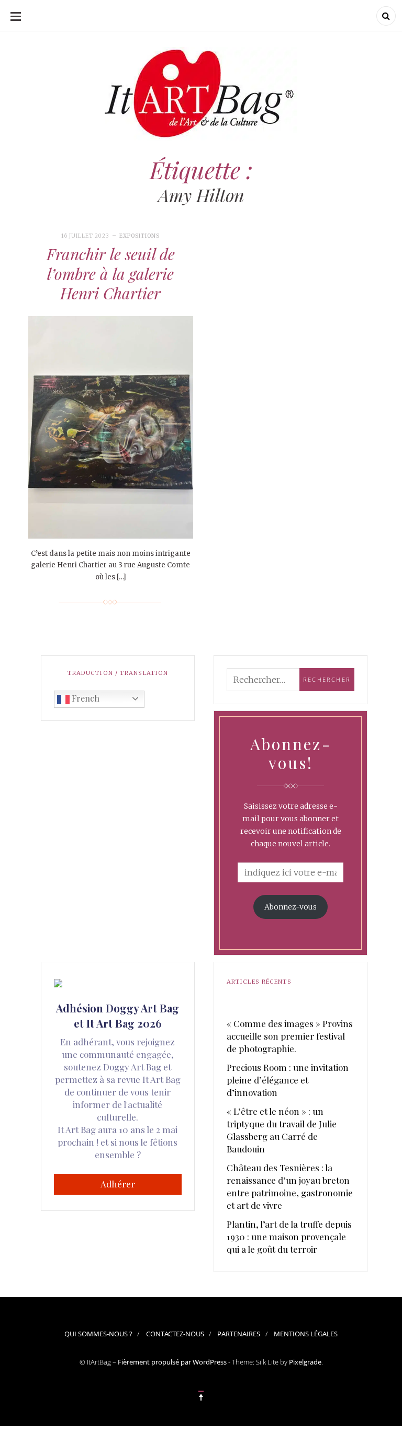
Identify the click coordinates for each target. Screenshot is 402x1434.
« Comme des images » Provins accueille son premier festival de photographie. (290, 1036)
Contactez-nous (175, 1333)
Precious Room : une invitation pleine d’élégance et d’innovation (288, 1080)
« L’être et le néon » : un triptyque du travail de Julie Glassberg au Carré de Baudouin (282, 1130)
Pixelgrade (305, 1362)
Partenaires (238, 1333)
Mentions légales (306, 1333)
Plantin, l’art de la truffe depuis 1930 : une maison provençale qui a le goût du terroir (289, 1236)
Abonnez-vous (290, 907)
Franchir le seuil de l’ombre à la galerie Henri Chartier (111, 273)
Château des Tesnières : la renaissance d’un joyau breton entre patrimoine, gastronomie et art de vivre (290, 1186)
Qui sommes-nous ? (98, 1333)
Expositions (139, 235)
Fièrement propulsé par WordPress (172, 1362)
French (84, 698)
